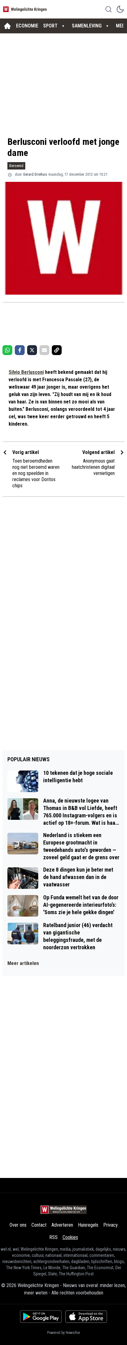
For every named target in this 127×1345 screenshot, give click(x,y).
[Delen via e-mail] (44, 350)
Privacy (110, 1225)
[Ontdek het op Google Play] (41, 1316)
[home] (7, 26)
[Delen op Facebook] (20, 350)
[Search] (108, 9)
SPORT (50, 26)
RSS (53, 1237)
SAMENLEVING (87, 26)
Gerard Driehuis (35, 174)
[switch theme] (120, 9)
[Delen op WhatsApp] (7, 350)
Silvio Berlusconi (26, 372)
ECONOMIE (27, 26)
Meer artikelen (23, 963)
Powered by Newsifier (63, 1333)
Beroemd (16, 165)
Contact (39, 1225)
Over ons (18, 1225)
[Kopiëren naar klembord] (57, 350)
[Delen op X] (32, 350)
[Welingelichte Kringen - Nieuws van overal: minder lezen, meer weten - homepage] (25, 9)
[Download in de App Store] (86, 1316)
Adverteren (62, 1225)
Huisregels (88, 1225)
